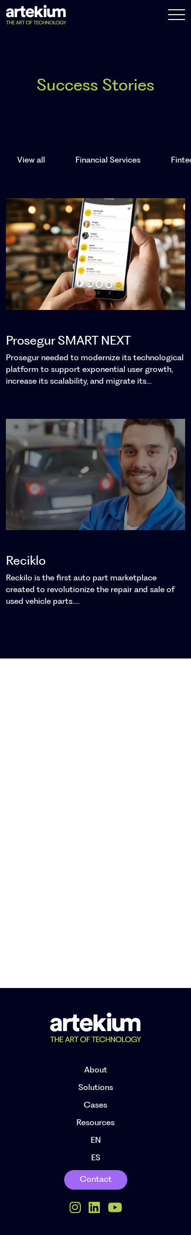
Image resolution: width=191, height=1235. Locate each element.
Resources (95, 1123)
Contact (96, 1179)
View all (31, 160)
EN (96, 1140)
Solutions (95, 1087)
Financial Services (108, 160)
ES (95, 1158)
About (95, 1070)
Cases (95, 1105)
